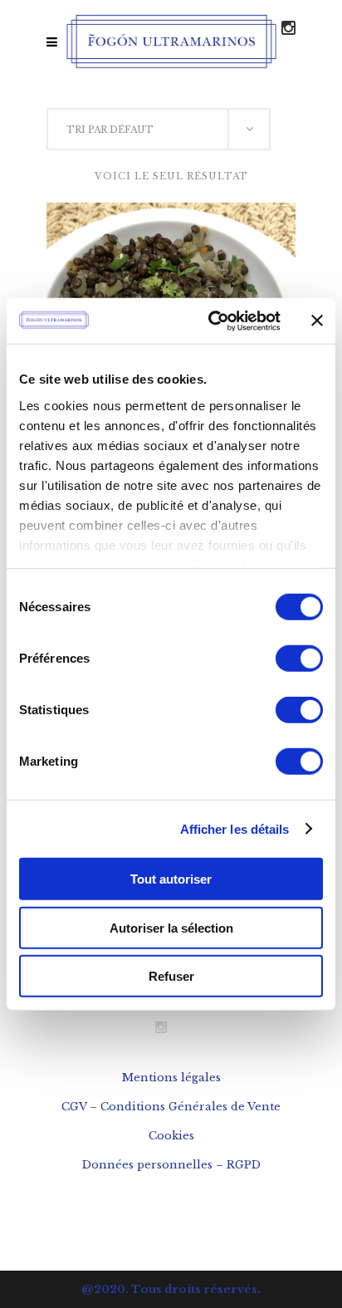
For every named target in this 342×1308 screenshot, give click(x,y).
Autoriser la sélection (171, 927)
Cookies (171, 1136)
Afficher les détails (235, 828)
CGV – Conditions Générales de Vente (171, 1107)
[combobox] (158, 129)
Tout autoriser (171, 879)
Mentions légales (171, 1077)
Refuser (171, 976)
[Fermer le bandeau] (317, 320)
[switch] (299, 658)
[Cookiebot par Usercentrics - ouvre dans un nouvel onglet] (212, 320)
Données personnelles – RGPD (171, 1165)
